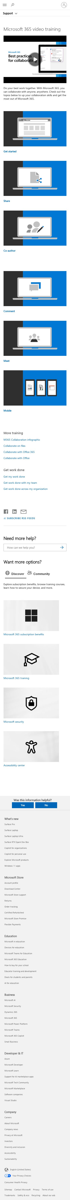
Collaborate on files (14, 445)
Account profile (11, 882)
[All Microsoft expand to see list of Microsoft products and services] (4, 5)
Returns (8, 900)
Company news (11, 1129)
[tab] (15, 574)
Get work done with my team (20, 482)
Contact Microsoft (22, 1189)
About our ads (49, 1195)
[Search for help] (13, 5)
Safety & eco (23, 1195)
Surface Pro (9, 824)
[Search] (61, 547)
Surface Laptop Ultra (13, 836)
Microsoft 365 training (16, 678)
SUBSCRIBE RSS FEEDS (21, 518)
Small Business (11, 1041)
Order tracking (11, 906)
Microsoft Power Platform (15, 1023)
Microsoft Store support (15, 894)
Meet (7, 361)
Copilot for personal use (15, 854)
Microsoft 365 (10, 1018)
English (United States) (20, 1169)
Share (7, 201)
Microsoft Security (12, 1006)
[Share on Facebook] (6, 510)
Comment (9, 311)
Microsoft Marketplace (14, 1088)
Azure (7, 1058)
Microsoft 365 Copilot (14, 1035)
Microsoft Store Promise (15, 918)
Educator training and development (20, 971)
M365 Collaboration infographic (22, 439)
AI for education (11, 983)
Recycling (36, 1195)
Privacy (36, 1189)
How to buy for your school (16, 965)
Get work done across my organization (26, 489)
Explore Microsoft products (16, 859)
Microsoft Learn (11, 1070)
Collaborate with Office (16, 458)
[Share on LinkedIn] (13, 510)
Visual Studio (10, 1100)
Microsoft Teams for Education (18, 953)
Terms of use (47, 1189)
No (46, 805)
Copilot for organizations (15, 848)
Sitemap (8, 1189)
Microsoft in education (14, 941)
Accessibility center (14, 765)
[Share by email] (22, 510)
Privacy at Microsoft (13, 1135)
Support (8, 13)
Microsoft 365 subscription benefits (24, 634)
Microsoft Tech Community (16, 1082)
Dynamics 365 (10, 1012)
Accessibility (10, 1153)
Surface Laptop (11, 830)
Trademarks (9, 1195)
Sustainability (10, 1159)
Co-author (9, 250)
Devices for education (14, 947)
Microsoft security (14, 721)
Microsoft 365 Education (15, 959)
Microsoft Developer (13, 1064)
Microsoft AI (9, 1000)
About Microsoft (11, 1123)
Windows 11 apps (12, 865)
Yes (23, 805)
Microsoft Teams (12, 1029)
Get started (10, 151)
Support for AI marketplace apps (19, 1076)
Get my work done (14, 476)
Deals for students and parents (18, 977)
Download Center (12, 888)
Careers (8, 1117)
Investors (8, 1141)
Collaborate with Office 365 (19, 452)
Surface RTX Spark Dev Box (16, 842)
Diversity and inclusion (14, 1147)
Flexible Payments (12, 924)
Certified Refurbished (14, 912)
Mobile (7, 410)
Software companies (13, 1094)
